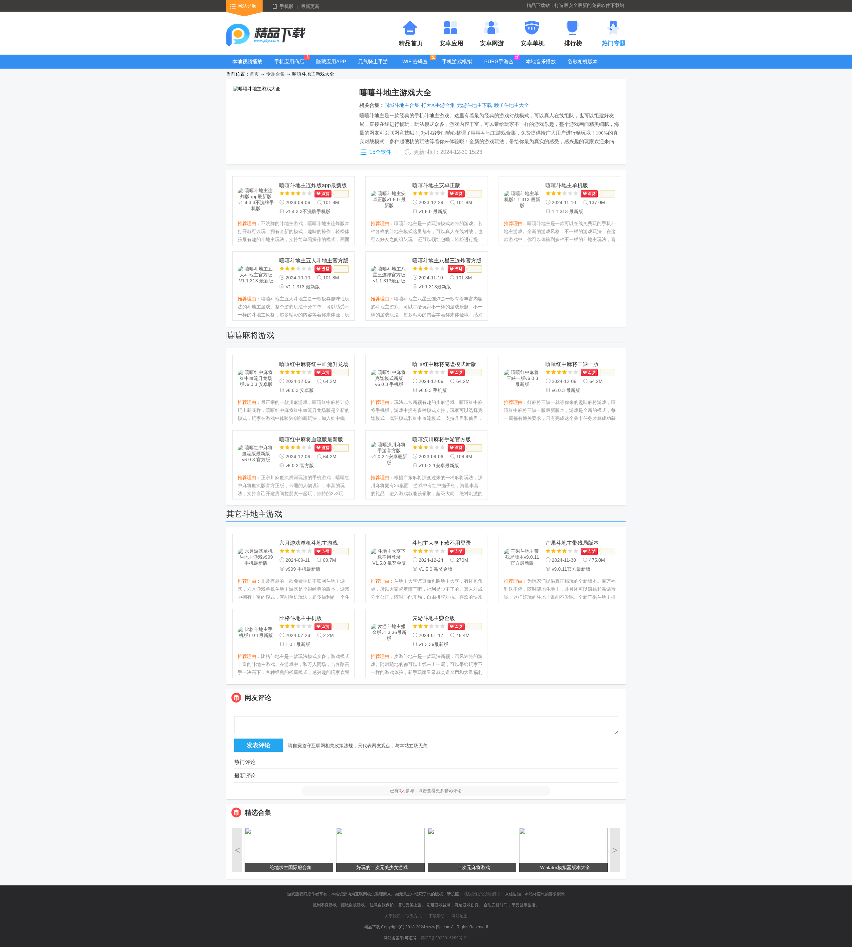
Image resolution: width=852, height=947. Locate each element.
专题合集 (275, 74)
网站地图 (460, 916)
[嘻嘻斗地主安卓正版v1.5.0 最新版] (389, 199)
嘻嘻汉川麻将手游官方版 (441, 439)
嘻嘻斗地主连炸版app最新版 (313, 185)
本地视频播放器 (247, 66)
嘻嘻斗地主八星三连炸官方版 (447, 260)
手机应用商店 (289, 61)
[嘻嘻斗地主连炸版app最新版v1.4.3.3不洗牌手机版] (256, 199)
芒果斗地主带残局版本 (572, 543)
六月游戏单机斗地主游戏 (308, 543)
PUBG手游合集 (499, 66)
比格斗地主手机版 (300, 618)
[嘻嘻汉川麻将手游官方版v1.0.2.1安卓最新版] (389, 454)
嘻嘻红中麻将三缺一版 (572, 364)
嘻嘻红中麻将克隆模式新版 (444, 364)
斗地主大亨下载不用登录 (441, 543)
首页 (254, 74)
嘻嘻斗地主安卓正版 (436, 185)
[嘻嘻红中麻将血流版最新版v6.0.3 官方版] (256, 454)
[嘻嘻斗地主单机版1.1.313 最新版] (522, 199)
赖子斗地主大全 (511, 105)
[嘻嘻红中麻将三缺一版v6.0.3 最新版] (522, 378)
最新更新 (310, 6)
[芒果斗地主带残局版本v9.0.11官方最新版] (522, 557)
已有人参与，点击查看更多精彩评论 (426, 790)
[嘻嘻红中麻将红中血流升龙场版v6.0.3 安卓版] (256, 378)
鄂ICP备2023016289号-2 (443, 938)
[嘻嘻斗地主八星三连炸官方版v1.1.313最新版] (389, 275)
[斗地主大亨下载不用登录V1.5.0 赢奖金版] (389, 557)
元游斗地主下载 (474, 105)
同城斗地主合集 (401, 105)
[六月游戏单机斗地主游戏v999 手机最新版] (256, 557)
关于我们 (393, 916)
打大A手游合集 (438, 105)
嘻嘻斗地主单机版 (566, 185)
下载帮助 (437, 916)
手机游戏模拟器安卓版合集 (457, 66)
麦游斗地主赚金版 (433, 618)
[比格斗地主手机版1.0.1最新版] (256, 632)
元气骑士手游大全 (373, 66)
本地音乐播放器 (541, 66)
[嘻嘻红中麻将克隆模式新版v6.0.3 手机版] (389, 378)
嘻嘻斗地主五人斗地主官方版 (313, 260)
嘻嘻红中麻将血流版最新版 (311, 439)
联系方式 (414, 916)
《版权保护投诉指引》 (482, 894)
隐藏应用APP (331, 61)
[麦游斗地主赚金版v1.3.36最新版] (389, 632)
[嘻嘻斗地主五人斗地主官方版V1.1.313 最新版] (256, 275)
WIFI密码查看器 (415, 66)
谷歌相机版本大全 (583, 66)
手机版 (287, 6)
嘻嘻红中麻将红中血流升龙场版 (313, 364)
